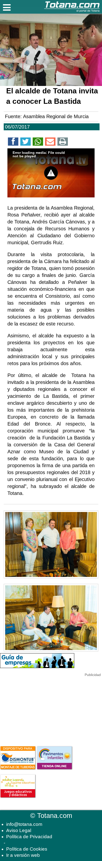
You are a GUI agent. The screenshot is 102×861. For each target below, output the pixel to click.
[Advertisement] (37, 709)
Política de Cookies (26, 849)
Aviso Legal (18, 830)
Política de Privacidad (29, 836)
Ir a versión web (23, 855)
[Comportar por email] (50, 142)
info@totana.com (24, 824)
